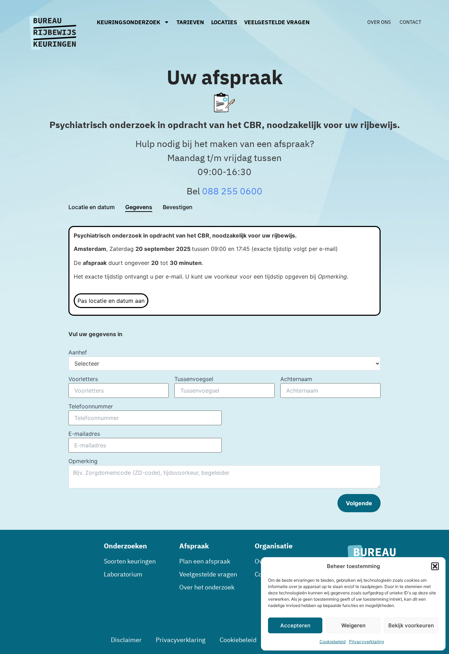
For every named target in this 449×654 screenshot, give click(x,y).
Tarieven (190, 22)
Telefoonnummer (90, 406)
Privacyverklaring (366, 641)
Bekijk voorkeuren (411, 625)
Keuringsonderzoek (128, 22)
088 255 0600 (232, 191)
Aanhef (77, 352)
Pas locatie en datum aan (111, 300)
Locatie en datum (91, 207)
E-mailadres (84, 433)
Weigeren (353, 625)
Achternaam (296, 379)
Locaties (224, 22)
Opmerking (83, 461)
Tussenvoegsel (193, 379)
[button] (434, 566)
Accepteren (295, 625)
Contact (410, 22)
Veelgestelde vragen (277, 22)
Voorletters (83, 379)
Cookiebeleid (333, 641)
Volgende (359, 503)
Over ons (379, 22)
